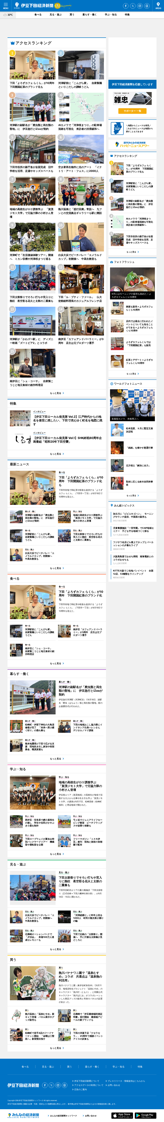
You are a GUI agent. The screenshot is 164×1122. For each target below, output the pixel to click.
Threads (147, 6)
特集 (127, 14)
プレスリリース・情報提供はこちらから (126, 1081)
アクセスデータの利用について (88, 1085)
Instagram (140, 6)
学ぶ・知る (111, 14)
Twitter (132, 6)
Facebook (125, 6)
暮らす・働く (89, 14)
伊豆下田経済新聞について (86, 1081)
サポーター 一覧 (132, 110)
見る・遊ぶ (56, 14)
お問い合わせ (114, 1085)
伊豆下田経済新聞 (33, 5)
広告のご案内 (80, 1089)
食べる (38, 14)
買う (72, 14)
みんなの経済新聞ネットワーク (23, 1115)
